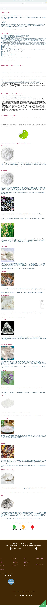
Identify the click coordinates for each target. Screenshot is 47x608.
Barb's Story (14, 557)
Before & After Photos (39, 558)
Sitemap (25, 565)
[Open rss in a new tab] (10, 575)
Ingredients (14, 559)
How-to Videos (38, 557)
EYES (1, 561)
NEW (1, 558)
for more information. (27, 119)
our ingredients (7, 8)
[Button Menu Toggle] (1, 3)
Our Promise (14, 558)
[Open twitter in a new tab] (8, 575)
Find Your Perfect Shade (28, 559)
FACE (1, 559)
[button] (23, 606)
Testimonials (14, 565)
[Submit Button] (34, 548)
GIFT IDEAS (2, 569)
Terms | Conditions (27, 562)
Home (2, 8)
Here (31, 5)
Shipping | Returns (27, 561)
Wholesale (14, 561)
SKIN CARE (2, 565)
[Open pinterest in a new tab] (5, 575)
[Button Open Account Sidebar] (42, 2)
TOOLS (1, 566)
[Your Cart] (45, 2)
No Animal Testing (15, 562)
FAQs (25, 558)
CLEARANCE (2, 568)
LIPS (1, 562)
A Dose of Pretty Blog (15, 566)
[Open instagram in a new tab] (3, 575)
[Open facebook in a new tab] (1, 575)
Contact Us (26, 557)
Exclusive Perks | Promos (40, 564)
